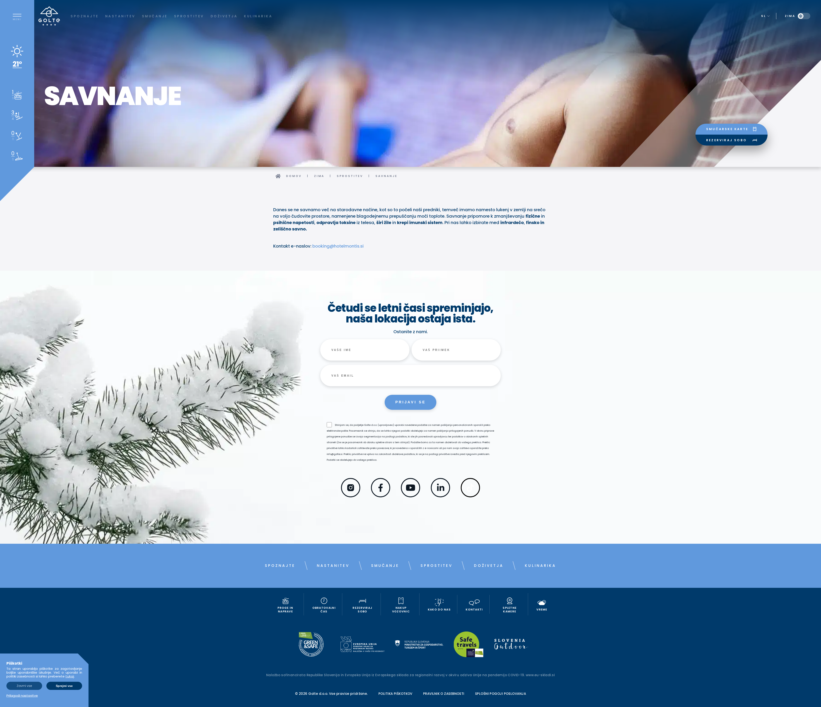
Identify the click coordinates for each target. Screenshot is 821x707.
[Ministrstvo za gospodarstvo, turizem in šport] (419, 645)
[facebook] (380, 496)
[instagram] (350, 496)
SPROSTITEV (350, 176)
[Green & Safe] (311, 645)
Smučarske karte (727, 129)
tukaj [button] (69, 676)
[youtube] (410, 496)
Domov (294, 176)
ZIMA (319, 176)
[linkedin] (440, 496)
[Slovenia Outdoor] (511, 645)
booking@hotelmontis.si (338, 246)
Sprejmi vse (64, 686)
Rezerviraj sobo (726, 140)
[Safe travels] (468, 645)
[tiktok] (470, 496)
